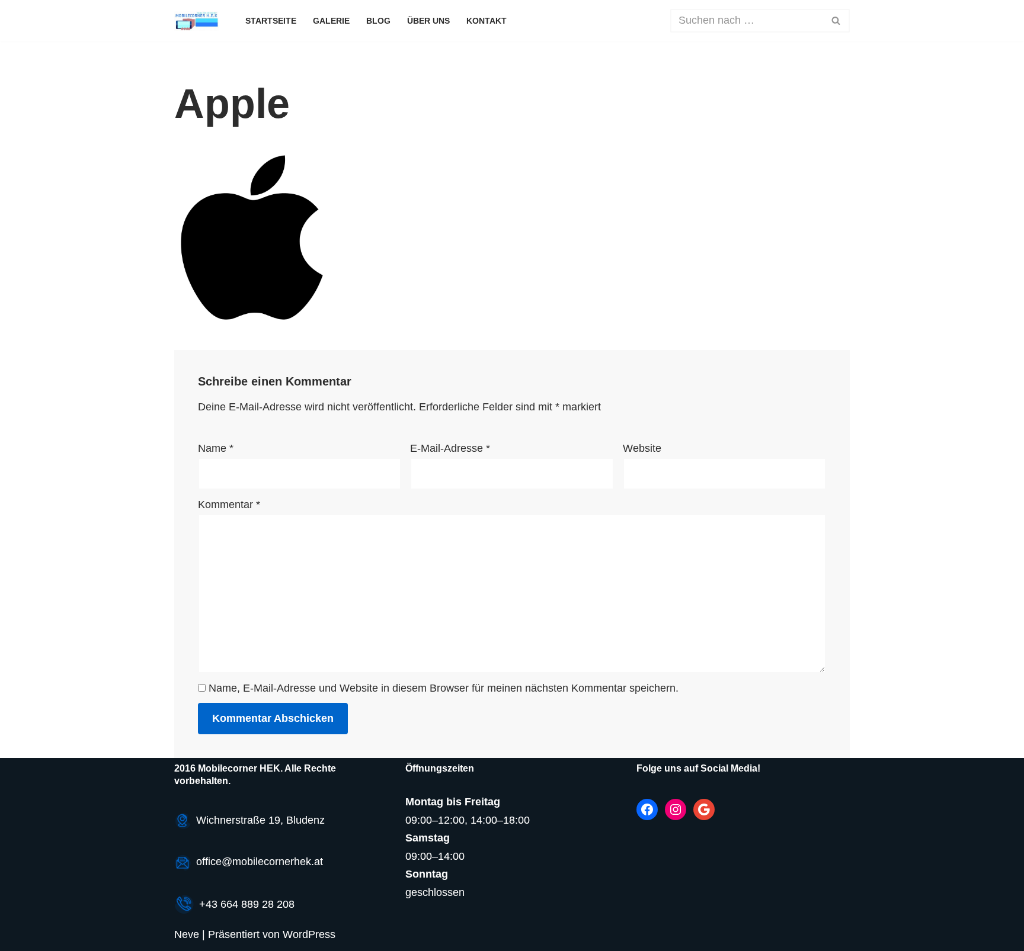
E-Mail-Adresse (450, 448)
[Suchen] (836, 21)
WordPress (309, 934)
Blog (378, 20)
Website (642, 448)
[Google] (704, 809)
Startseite (270, 20)
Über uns (428, 20)
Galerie (331, 20)
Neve (186, 934)
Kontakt (486, 20)
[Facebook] (647, 809)
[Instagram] (675, 809)
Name (215, 448)
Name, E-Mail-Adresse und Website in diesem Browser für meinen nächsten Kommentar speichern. (444, 688)
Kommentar (229, 504)
